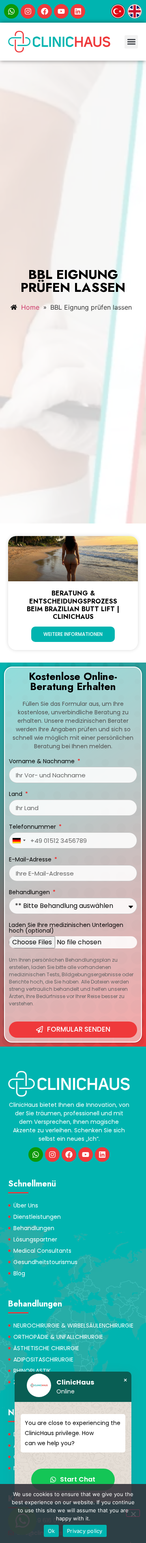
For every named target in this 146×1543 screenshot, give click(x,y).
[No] (133, 1513)
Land (16, 794)
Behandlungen (30, 892)
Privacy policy (85, 1531)
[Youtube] (61, 11)
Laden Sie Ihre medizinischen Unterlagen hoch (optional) (66, 928)
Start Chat (77, 1479)
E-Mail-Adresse (31, 860)
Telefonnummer (33, 827)
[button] (131, 42)
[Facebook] (44, 11)
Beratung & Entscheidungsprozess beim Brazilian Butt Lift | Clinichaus (73, 605)
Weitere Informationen (73, 634)
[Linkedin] (78, 11)
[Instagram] (28, 11)
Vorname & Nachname (42, 761)
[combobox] (18, 840)
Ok (51, 1531)
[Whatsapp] (11, 11)
